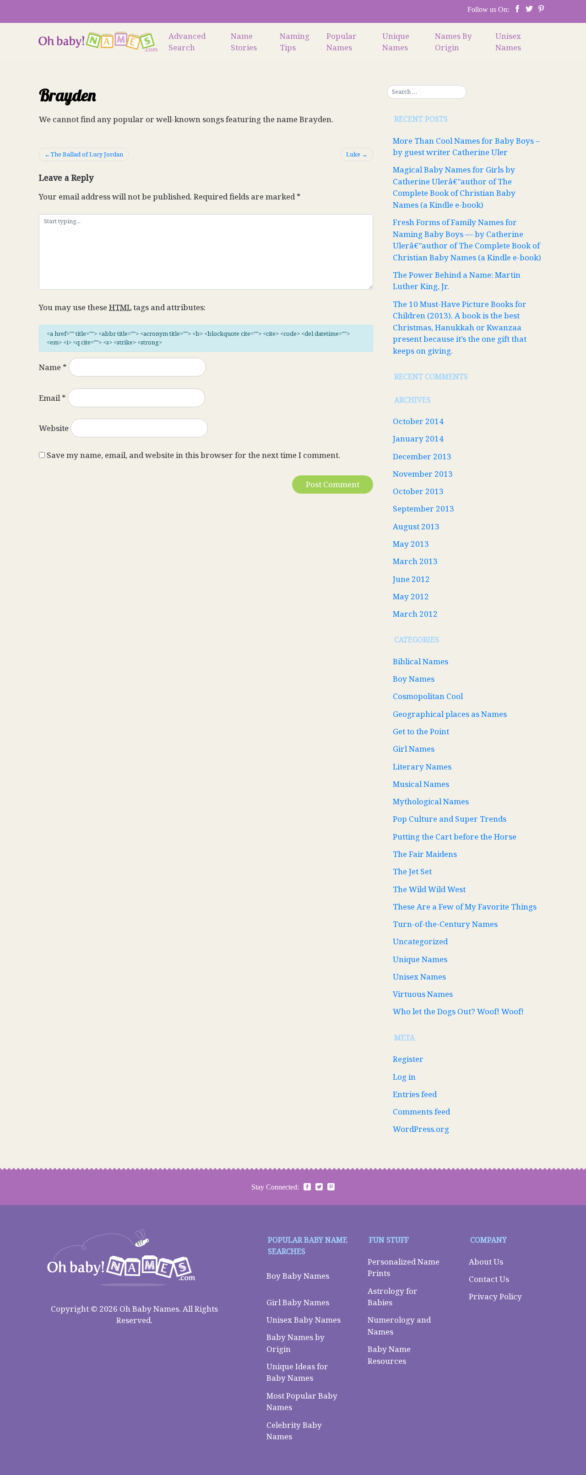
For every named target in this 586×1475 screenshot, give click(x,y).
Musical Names (421, 784)
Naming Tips (294, 42)
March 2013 (415, 561)
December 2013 (422, 456)
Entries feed (415, 1094)
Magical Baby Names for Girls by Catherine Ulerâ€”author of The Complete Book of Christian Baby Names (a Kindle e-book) (454, 187)
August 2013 (416, 526)
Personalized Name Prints (404, 1267)
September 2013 (423, 508)
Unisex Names (508, 42)
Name (53, 367)
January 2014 (418, 438)
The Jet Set (412, 871)
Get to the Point (421, 731)
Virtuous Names (423, 994)
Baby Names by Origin (295, 1343)
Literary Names (422, 766)
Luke (353, 154)
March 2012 (415, 613)
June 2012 (411, 579)
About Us (486, 1261)
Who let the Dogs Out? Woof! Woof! (458, 1011)
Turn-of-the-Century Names (445, 924)
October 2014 (418, 421)
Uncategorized (420, 941)
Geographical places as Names (450, 714)
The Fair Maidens (425, 854)
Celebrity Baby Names (294, 1431)
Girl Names (413, 748)
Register (408, 1059)
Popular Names (341, 42)
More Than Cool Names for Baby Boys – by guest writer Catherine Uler (466, 146)
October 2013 (418, 491)
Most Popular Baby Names (301, 1401)
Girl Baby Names (297, 1302)
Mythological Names (431, 801)
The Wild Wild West (429, 889)
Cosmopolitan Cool (428, 696)
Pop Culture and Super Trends (449, 818)
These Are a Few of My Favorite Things (465, 906)
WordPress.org (421, 1129)
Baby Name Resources (389, 1355)
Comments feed (421, 1111)
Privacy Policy (495, 1296)
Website (54, 428)
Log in (404, 1076)
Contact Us (489, 1279)
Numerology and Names (399, 1325)
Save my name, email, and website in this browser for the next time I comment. (193, 455)
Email (52, 398)
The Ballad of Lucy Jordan (86, 154)
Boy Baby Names (297, 1275)
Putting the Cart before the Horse (454, 836)
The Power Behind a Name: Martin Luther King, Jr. (457, 280)
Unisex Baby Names (303, 1319)
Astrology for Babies (393, 1297)
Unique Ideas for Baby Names (297, 1372)
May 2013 (411, 543)
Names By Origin (453, 42)
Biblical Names (420, 661)
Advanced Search (187, 42)
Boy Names (413, 678)
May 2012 (411, 596)
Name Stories (244, 42)
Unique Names (395, 42)
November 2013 (423, 473)
